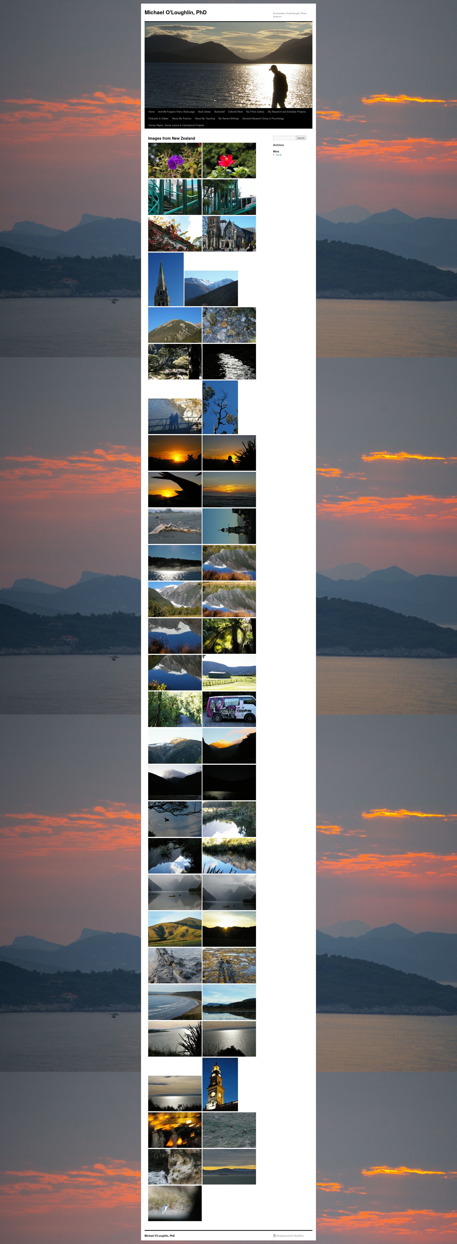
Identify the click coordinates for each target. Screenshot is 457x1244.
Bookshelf (219, 111)
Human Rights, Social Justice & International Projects (176, 125)
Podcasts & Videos (159, 118)
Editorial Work (235, 111)
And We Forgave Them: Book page (176, 111)
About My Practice (181, 118)
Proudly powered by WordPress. (290, 1235)
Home (152, 111)
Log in (279, 154)
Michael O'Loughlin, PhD (176, 12)
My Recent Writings (229, 118)
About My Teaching (205, 118)
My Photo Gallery (255, 111)
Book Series (204, 111)
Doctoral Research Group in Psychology (263, 118)
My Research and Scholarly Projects (287, 111)
